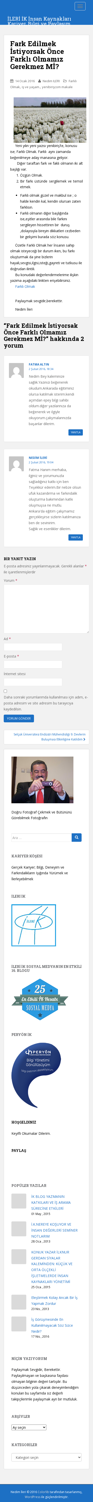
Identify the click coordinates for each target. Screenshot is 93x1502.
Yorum (10, 580)
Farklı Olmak (25, 286)
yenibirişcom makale (57, 87)
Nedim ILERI (51, 81)
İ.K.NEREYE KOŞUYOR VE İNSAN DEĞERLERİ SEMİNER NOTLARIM (54, 1230)
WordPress (32, 1497)
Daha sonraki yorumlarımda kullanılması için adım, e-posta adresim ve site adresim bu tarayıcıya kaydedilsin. (46, 703)
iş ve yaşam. (31, 87)
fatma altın (39, 364)
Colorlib (43, 1492)
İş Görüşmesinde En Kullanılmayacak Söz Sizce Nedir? (52, 1325)
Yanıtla (75, 432)
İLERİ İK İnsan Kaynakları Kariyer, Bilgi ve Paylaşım (39, 20)
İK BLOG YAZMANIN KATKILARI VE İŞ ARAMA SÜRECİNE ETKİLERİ (51, 1202)
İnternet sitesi (15, 673)
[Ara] (77, 837)
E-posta (11, 656)
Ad (7, 638)
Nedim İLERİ (38, 458)
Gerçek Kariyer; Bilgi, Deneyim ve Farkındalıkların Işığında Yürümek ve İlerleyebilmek (39, 873)
